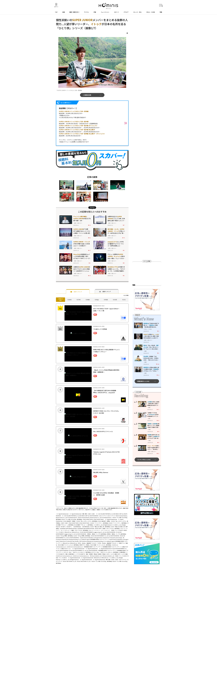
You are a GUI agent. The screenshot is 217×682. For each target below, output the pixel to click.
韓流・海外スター (74, 12)
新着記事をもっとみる (143, 381)
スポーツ (116, 12)
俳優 (63, 12)
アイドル (86, 12)
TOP (56, 12)
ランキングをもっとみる (143, 459)
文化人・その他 (150, 12)
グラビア (126, 12)
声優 (95, 12)
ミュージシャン (105, 12)
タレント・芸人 (137, 12)
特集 (161, 12)
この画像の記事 (87, 95)
